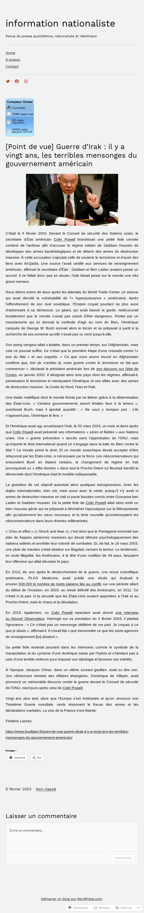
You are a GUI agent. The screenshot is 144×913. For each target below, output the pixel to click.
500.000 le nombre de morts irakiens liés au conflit (60, 584)
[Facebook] (17, 81)
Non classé (46, 789)
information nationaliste (60, 23)
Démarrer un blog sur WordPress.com (71, 899)
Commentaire (123, 857)
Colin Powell (64, 239)
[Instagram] (26, 81)
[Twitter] (8, 81)
